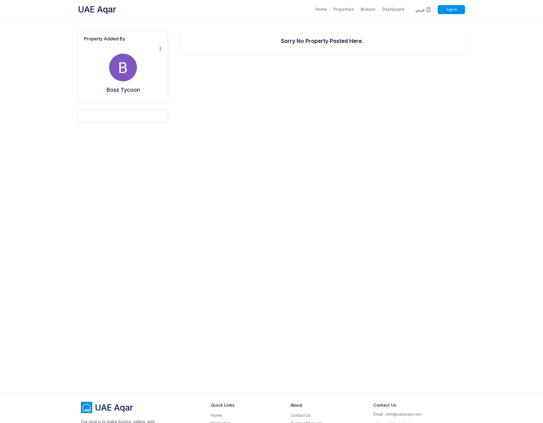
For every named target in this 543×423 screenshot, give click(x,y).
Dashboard (393, 9)
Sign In (451, 9)
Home (321, 9)
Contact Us (300, 415)
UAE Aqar (97, 9)
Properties (343, 9)
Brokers (368, 9)
